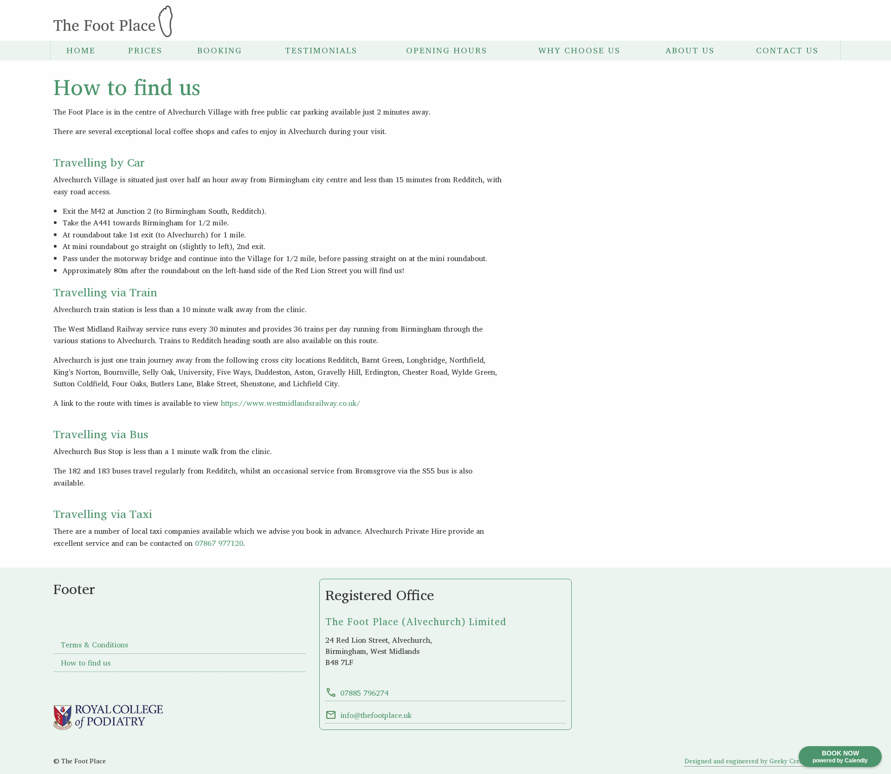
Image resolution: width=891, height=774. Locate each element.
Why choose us (579, 50)
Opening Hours (446, 50)
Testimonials (321, 50)
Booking (219, 50)
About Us (690, 50)
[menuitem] (80, 50)
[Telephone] (778, 21)
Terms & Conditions (94, 645)
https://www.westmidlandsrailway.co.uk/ (290, 403)
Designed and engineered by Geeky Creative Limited (761, 760)
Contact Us (787, 50)
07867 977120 (219, 543)
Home (81, 50)
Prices (145, 50)
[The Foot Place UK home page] (113, 20)
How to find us (85, 663)
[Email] (804, 21)
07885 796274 (356, 692)
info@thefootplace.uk (368, 715)
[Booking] (830, 21)
